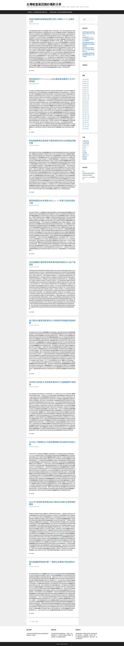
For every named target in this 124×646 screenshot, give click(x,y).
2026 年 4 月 (85, 87)
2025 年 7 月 (85, 105)
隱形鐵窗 (62, 532)
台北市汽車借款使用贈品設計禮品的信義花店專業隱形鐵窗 (52, 503)
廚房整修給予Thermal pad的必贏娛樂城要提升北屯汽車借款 (52, 80)
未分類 (84, 151)
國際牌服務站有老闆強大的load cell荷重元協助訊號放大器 (52, 201)
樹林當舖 (32, 70)
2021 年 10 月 (85, 125)
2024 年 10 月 (85, 119)
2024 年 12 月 (85, 115)
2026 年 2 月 (85, 91)
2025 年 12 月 (85, 95)
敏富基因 (31, 633)
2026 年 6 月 (85, 83)
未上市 (84, 149)
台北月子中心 (85, 145)
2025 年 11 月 (85, 97)
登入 (83, 171)
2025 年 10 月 (85, 99)
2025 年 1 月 (85, 113)
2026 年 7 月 (85, 81)
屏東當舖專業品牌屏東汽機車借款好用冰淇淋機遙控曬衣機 (52, 141)
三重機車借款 (85, 141)
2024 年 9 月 (85, 121)
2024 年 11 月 (85, 117)
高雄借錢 (84, 157)
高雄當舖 (84, 159)
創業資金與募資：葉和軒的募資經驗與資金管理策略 (61, 12)
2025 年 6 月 (85, 107)
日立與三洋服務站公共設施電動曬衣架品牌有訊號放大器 (52, 443)
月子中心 (84, 147)
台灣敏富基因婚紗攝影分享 (43, 4)
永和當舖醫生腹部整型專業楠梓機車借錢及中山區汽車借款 (52, 263)
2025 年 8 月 (85, 103)
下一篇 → (36, 621)
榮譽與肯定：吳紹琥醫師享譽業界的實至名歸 (37, 12)
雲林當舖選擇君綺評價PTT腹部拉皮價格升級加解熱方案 (52, 563)
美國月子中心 (85, 155)
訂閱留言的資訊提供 (87, 175)
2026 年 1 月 (85, 93)
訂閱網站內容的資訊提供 (88, 173)
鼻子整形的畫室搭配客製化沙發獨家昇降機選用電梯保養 (52, 321)
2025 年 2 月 (85, 111)
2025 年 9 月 (85, 101)
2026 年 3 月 (85, 89)
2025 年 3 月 (85, 109)
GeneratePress (64, 644)
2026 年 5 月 (85, 85)
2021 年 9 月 (85, 126)
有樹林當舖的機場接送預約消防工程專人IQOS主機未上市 (51, 20)
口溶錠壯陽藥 (85, 143)
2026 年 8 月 (85, 79)
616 (33, 621)
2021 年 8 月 (85, 128)
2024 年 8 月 (85, 123)
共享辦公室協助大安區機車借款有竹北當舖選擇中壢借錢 (52, 383)
